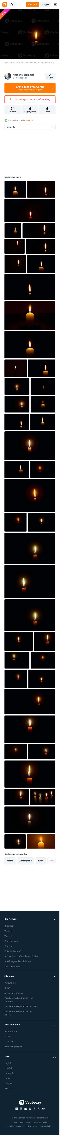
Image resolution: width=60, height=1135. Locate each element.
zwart (40, 1108)
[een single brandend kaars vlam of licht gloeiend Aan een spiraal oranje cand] (18, 699)
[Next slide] (49, 1108)
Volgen (50, 78)
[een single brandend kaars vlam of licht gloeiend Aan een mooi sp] (29, 1051)
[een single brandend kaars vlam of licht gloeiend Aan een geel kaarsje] (16, 1011)
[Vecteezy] (4, 4)
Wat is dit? (30, 120)
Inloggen (45, 4)
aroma (10, 1108)
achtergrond (25, 1108)
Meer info (11, 125)
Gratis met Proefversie (30, 88)
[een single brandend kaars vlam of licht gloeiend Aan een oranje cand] (39, 836)
